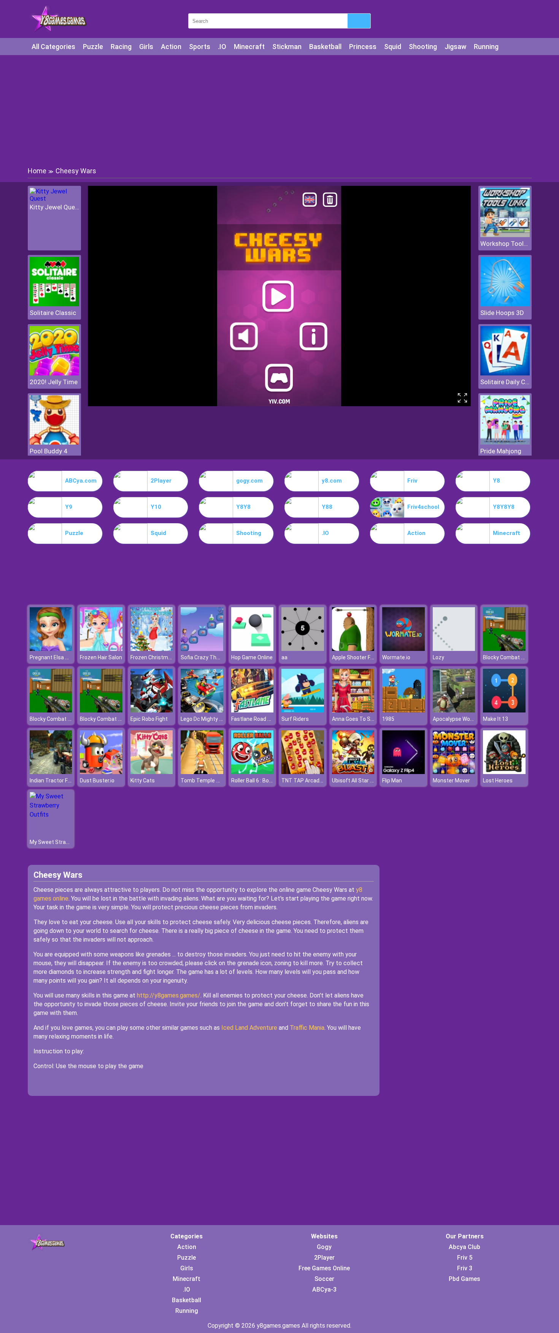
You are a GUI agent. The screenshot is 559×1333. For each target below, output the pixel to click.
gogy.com (249, 480)
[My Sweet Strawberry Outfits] (51, 814)
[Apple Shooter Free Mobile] (353, 648)
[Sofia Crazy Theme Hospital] (202, 648)
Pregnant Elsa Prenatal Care (64, 657)
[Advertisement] (279, 110)
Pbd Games (464, 1278)
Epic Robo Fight (149, 719)
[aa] (302, 648)
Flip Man (392, 780)
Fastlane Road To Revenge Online (272, 719)
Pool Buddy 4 (48, 451)
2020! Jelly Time (54, 382)
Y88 (327, 506)
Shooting (423, 47)
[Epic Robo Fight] (151, 710)
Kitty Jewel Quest (54, 207)
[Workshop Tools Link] (505, 235)
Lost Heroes (498, 780)
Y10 (156, 506)
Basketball (325, 47)
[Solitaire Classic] (54, 304)
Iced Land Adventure (249, 1027)
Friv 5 (464, 1257)
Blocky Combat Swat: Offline (517, 657)
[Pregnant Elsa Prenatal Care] (51, 648)
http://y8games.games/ (168, 995)
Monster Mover (451, 780)
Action (171, 47)
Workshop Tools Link (505, 243)
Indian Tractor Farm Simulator (66, 780)
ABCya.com (81, 480)
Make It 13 (495, 719)
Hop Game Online (252, 657)
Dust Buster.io (97, 780)
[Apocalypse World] (454, 710)
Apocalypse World (454, 719)
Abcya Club (464, 1247)
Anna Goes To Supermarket (365, 719)
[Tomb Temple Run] (202, 772)
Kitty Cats (142, 780)
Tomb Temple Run (203, 780)
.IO (222, 47)
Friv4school (423, 506)
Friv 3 (464, 1268)
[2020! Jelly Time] (54, 373)
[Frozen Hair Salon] (101, 648)
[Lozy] (454, 648)
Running (486, 47)
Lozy (438, 657)
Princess (362, 47)
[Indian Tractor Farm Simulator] (51, 772)
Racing (121, 47)
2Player (161, 480)
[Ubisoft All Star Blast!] (353, 772)
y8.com (332, 480)
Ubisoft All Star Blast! (358, 780)
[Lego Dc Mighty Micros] (202, 710)
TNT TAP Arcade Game (309, 780)
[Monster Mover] (454, 772)
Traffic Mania (307, 1027)
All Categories (53, 47)
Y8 (496, 480)
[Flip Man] (403, 772)
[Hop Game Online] (252, 648)
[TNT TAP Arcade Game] (302, 772)
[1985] (403, 710)
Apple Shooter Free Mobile (363, 657)
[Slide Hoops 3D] (505, 304)
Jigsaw (455, 47)
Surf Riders (295, 719)
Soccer (324, 1278)
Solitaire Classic (53, 313)
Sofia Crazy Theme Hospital (215, 657)
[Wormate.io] (403, 648)
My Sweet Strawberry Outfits (65, 842)
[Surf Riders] (302, 710)
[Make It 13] (504, 710)
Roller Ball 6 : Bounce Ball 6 (263, 780)
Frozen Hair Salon (101, 657)
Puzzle (93, 47)
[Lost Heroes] (504, 772)
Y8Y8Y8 (504, 506)
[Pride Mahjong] (505, 442)
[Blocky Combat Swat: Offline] (504, 648)
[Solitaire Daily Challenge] (505, 373)
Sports (199, 47)
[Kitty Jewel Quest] (54, 198)
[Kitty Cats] (151, 772)
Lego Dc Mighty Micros (208, 719)
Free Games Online (324, 1268)
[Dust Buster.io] (101, 772)
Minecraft (249, 47)
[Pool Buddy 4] (54, 442)
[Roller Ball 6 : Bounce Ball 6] (252, 772)
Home (37, 171)
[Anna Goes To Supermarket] (353, 710)
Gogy (324, 1247)
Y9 (68, 506)
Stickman (287, 47)
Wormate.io (396, 657)
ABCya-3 (324, 1289)
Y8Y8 (243, 506)
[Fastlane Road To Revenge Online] (252, 710)
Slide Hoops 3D (502, 313)
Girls (146, 47)
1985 (388, 719)
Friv (412, 480)
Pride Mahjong (500, 451)
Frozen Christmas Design (161, 657)
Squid (392, 47)
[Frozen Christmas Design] (151, 648)
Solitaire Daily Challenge (505, 382)
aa (284, 657)
